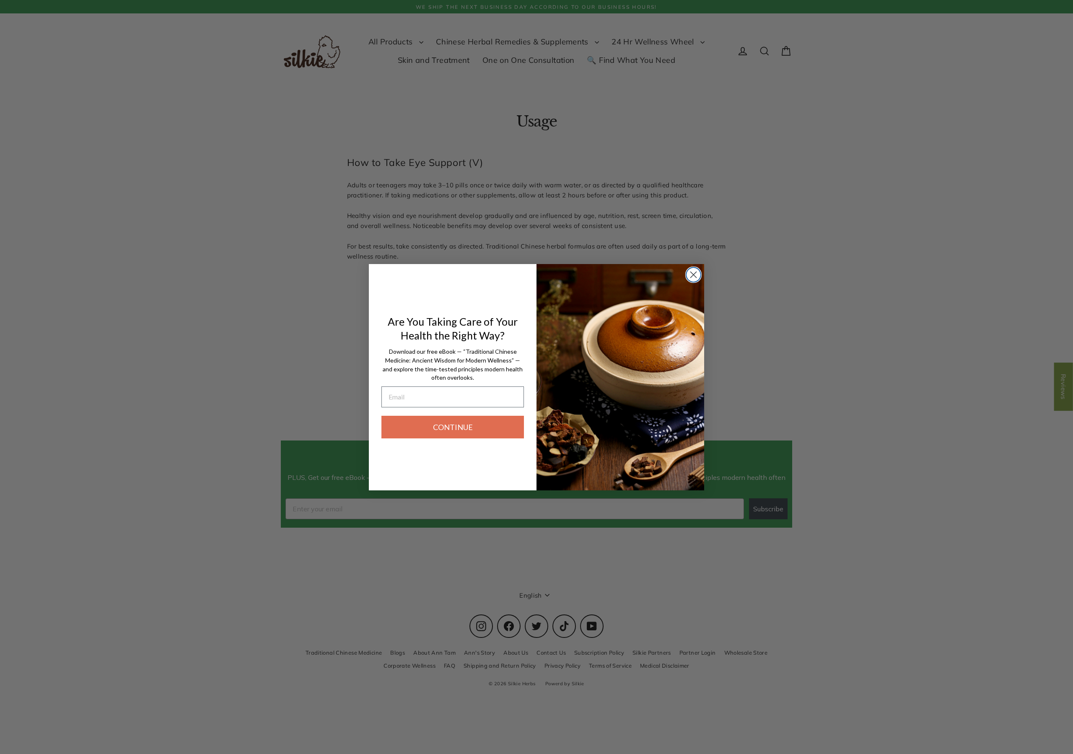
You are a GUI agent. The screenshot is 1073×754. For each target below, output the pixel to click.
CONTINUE (453, 427)
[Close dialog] (693, 274)
